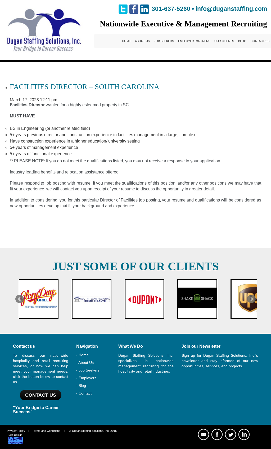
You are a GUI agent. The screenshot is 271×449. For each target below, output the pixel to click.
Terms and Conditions (46, 430)
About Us (142, 41)
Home (126, 41)
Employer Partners (194, 41)
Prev (19, 299)
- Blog (81, 385)
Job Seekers (164, 41)
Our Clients (224, 41)
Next (251, 299)
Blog (242, 41)
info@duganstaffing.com (231, 8)
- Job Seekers (88, 370)
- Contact (84, 393)
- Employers (86, 378)
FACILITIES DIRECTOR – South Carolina (84, 87)
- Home (82, 355)
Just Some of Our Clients (135, 266)
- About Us (85, 362)
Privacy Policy (16, 430)
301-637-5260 (171, 8)
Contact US (40, 395)
